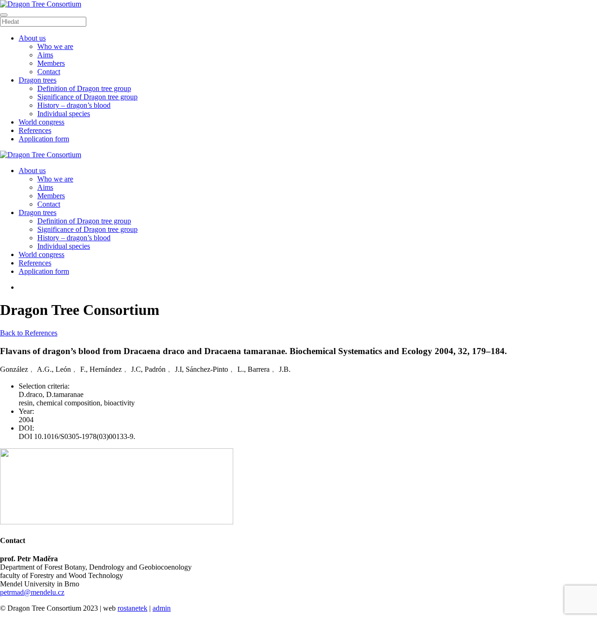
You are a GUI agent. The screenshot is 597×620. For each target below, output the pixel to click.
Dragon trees (37, 80)
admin (162, 608)
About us (32, 38)
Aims (45, 55)
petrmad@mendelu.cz (32, 592)
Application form (44, 139)
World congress (41, 122)
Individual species (63, 114)
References (35, 130)
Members (51, 63)
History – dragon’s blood (74, 105)
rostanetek (132, 608)
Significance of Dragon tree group (87, 97)
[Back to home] (40, 4)
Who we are (55, 46)
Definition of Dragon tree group (84, 88)
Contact (48, 72)
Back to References (28, 333)
